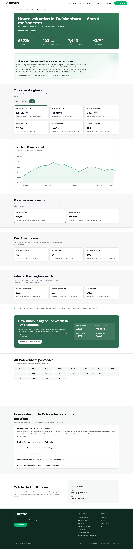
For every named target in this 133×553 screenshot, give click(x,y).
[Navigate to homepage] (12, 3)
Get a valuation (120, 3)
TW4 (99, 374)
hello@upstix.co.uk (79, 493)
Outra (117, 543)
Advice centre (105, 523)
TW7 (33, 378)
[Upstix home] (20, 514)
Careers (103, 520)
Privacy (82, 543)
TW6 (20, 378)
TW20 (73, 374)
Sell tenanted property (85, 526)
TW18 (33, 374)
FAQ (102, 526)
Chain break (81, 529)
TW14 (86, 369)
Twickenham (31, 10)
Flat (32, 101)
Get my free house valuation (30, 342)
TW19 (46, 374)
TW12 (60, 369)
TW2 (60, 374)
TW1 (20, 369)
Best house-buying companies (87, 535)
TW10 (33, 369)
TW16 (113, 369)
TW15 (99, 369)
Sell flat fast (81, 523)
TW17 (20, 374)
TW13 (73, 369)
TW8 (46, 378)
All (17, 101)
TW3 (86, 374)
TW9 (60, 378)
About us (103, 517)
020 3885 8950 (77, 486)
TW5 (112, 374)
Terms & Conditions (91, 543)
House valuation (19, 10)
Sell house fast (82, 520)
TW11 (46, 369)
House (24, 101)
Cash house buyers (83, 532)
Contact (103, 529)
